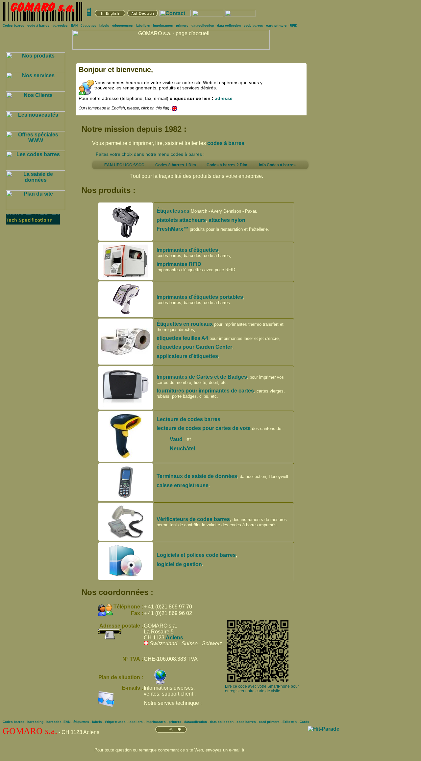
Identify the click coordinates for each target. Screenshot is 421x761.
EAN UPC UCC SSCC (124, 165)
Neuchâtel (183, 448)
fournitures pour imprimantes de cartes (205, 390)
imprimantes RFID (179, 264)
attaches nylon (227, 220)
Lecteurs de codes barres (188, 419)
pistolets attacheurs (181, 220)
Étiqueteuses (173, 211)
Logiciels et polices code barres (196, 555)
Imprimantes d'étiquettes (187, 250)
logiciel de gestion (179, 564)
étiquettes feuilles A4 (182, 338)
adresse (224, 98)
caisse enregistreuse (183, 485)
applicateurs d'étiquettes (187, 356)
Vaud (176, 439)
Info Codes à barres (277, 165)
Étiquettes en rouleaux (185, 324)
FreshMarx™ (172, 229)
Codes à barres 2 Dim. (227, 165)
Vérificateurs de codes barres (193, 519)
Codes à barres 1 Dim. (176, 165)
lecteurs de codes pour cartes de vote (204, 428)
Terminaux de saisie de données (197, 476)
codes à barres (225, 143)
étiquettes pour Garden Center (194, 347)
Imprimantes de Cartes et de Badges (202, 377)
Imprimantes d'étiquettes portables (200, 297)
